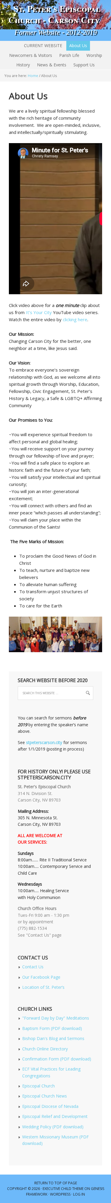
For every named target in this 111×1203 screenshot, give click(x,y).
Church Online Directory (45, 1049)
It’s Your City (39, 312)
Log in (79, 1194)
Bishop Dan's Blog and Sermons (53, 1038)
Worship (94, 55)
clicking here (75, 319)
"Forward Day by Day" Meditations (55, 1018)
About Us (78, 45)
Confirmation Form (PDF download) (56, 1059)
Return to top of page (55, 1183)
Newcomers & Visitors (30, 55)
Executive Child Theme (63, 1188)
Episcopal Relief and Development (55, 1116)
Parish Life (69, 55)
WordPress (60, 1194)
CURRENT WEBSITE (43, 45)
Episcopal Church (38, 1086)
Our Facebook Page (41, 977)
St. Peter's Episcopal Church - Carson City (55, 14)
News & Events (51, 65)
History (23, 65)
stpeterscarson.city (44, 742)
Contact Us (33, 967)
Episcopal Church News (44, 1096)
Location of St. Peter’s (43, 987)
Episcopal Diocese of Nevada (50, 1106)
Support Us (84, 65)
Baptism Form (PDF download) (52, 1028)
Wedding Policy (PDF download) (52, 1127)
